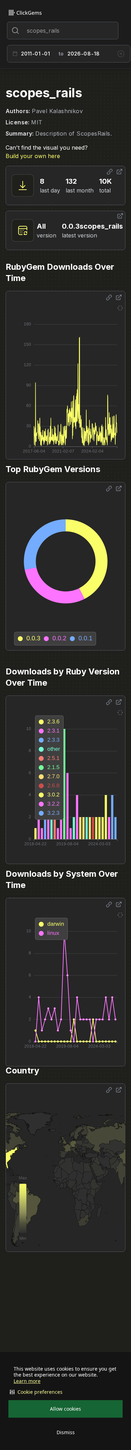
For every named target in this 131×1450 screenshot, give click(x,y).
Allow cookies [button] (65, 1408)
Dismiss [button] (66, 1432)
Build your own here (33, 155)
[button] (65, 1392)
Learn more (27, 1381)
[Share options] (109, 171)
